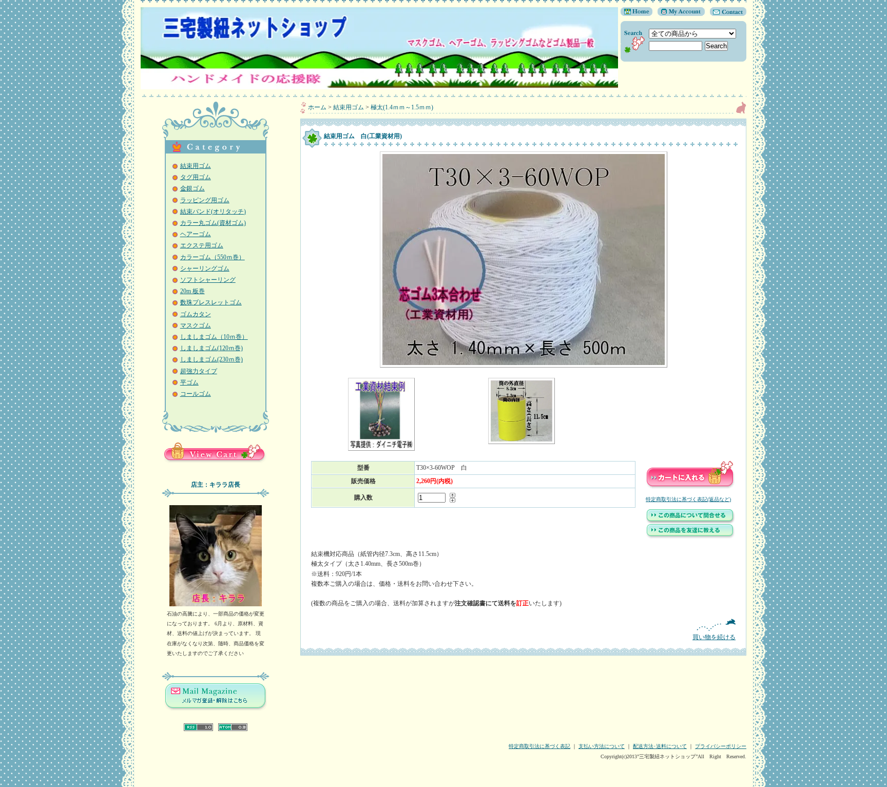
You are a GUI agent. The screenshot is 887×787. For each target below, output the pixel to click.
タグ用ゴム (195, 177)
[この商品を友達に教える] (690, 537)
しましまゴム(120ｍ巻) (211, 348)
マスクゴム (195, 325)
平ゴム (189, 382)
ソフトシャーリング (208, 279)
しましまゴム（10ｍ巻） (214, 336)
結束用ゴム (195, 165)
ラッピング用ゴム (204, 200)
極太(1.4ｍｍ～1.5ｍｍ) (402, 107)
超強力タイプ (198, 371)
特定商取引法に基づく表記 (539, 746)
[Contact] (725, 13)
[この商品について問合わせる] (690, 522)
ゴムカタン (195, 314)
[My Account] (678, 13)
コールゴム (195, 393)
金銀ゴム (192, 188)
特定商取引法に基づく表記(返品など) (688, 499)
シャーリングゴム (204, 268)
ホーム (317, 107)
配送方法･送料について (660, 746)
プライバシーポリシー (720, 746)
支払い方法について (602, 746)
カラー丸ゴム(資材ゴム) (213, 222)
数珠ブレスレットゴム (211, 302)
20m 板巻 (192, 291)
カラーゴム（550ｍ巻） (212, 257)
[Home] (636, 13)
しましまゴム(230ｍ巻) (211, 359)
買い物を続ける (714, 637)
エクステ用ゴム (201, 245)
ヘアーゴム (195, 234)
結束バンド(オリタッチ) (213, 211)
